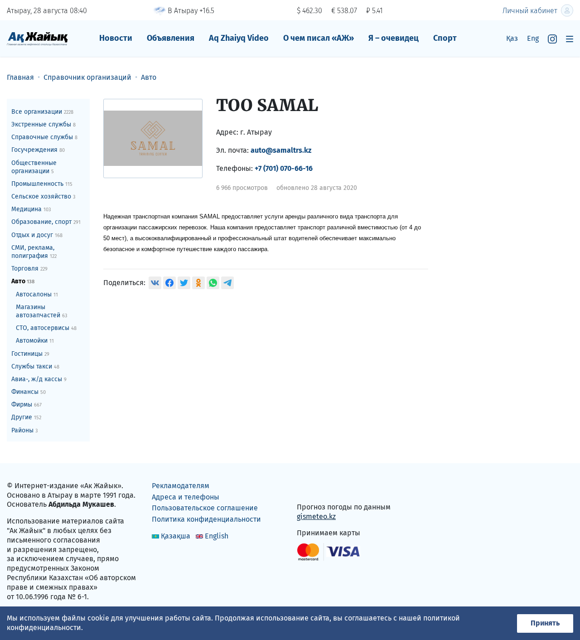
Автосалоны (37, 294)
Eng (533, 38)
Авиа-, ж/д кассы (39, 379)
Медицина (31, 209)
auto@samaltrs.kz (281, 150)
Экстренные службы (43, 124)
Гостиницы (30, 354)
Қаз (512, 38)
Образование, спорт (46, 222)
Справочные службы (44, 137)
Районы (24, 430)
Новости (115, 38)
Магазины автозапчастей (41, 311)
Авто (22, 281)
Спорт (445, 38)
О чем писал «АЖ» (318, 38)
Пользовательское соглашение (205, 508)
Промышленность (41, 184)
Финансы (28, 392)
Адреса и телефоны (185, 497)
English (216, 536)
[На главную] (37, 38)
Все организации (42, 112)
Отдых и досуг (37, 235)
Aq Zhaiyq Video (239, 38)
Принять (545, 623)
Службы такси (35, 366)
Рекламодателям (180, 485)
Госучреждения (38, 150)
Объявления (170, 38)
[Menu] (569, 39)
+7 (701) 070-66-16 (284, 168)
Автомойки (35, 340)
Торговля (29, 268)
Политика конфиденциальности (206, 519)
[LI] (317, 488)
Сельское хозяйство (43, 196)
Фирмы (26, 404)
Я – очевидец (393, 38)
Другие (26, 417)
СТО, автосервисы (46, 328)
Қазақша (175, 536)
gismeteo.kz (316, 516)
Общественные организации (34, 167)
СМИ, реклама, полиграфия (34, 252)
